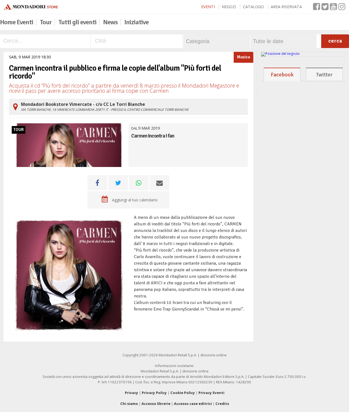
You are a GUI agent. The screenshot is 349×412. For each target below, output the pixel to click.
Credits (222, 403)
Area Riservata (286, 6)
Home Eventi (16, 22)
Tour (46, 22)
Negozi (229, 6)
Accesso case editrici (193, 403)
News (110, 22)
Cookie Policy (182, 392)
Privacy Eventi (211, 392)
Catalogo (253, 6)
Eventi (208, 6)
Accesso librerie (156, 403)
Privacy (131, 392)
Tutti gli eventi (77, 22)
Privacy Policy (154, 392)
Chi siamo (129, 403)
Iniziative (136, 22)
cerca (335, 40)
